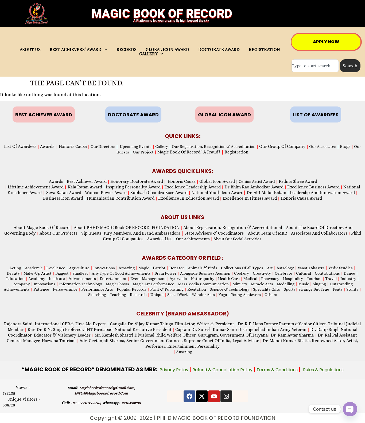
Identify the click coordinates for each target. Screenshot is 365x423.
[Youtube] (214, 396)
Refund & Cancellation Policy (223, 370)
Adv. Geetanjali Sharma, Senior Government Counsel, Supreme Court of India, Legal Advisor (170, 340)
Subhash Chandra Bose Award (159, 192)
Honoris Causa (73, 146)
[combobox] (315, 65)
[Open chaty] (350, 409)
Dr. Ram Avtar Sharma (292, 335)
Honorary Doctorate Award (136, 181)
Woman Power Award (106, 192)
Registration (236, 152)
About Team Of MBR (267, 233)
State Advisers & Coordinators (215, 233)
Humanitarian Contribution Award (120, 198)
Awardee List (161, 238)
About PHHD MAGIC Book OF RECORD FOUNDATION (127, 227)
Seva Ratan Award (63, 192)
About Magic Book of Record (43, 227)
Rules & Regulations (323, 370)
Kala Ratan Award (84, 186)
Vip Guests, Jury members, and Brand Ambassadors (132, 233)
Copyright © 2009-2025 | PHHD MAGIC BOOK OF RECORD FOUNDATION (182, 418)
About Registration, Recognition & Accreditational (232, 227)
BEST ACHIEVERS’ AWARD (76, 50)
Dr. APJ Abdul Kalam (266, 192)
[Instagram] (226, 396)
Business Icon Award (63, 198)
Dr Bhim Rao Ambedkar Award (254, 186)
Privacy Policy (174, 370)
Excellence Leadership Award (192, 186)
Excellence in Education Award (188, 198)
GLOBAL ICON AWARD (167, 50)
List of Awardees (20, 146)
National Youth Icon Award (218, 192)
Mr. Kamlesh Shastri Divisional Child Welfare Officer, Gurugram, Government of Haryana (181, 335)
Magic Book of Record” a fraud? (190, 152)
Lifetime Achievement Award (36, 186)
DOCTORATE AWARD (219, 50)
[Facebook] (189, 396)
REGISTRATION (264, 50)
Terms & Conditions (278, 370)
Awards (47, 146)
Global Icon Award (217, 181)
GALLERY (148, 54)
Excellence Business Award (313, 186)
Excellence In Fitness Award (250, 198)
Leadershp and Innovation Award (322, 192)
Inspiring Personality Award (133, 186)
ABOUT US (30, 50)
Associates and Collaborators (319, 233)
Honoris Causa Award (301, 198)
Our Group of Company (282, 146)
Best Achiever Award (87, 181)
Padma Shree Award (298, 181)
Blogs (345, 146)
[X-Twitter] (202, 396)
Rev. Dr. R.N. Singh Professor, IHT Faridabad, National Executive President (99, 329)
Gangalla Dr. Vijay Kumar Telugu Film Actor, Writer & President (172, 323)
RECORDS (127, 50)
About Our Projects (58, 233)
